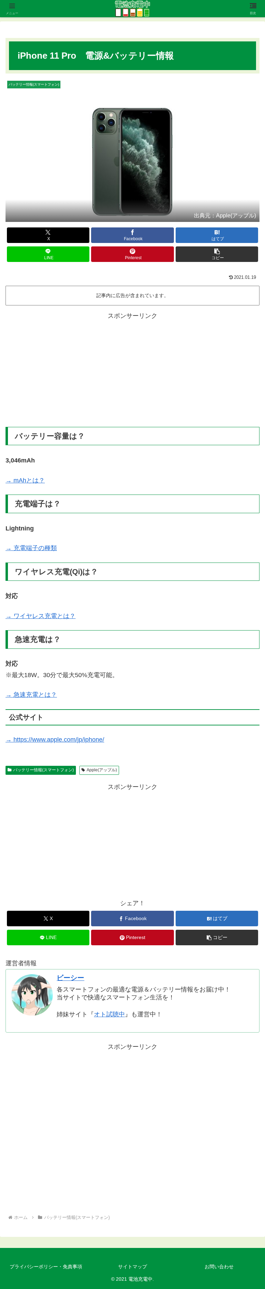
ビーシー (70, 978)
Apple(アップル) (102, 770)
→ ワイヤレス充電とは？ (41, 616)
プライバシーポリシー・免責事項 (46, 1266)
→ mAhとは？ (25, 480)
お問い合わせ (219, 1266)
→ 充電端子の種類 (31, 548)
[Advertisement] (132, 370)
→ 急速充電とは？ (31, 694)
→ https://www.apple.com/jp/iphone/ (55, 739)
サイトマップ (132, 1266)
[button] (217, 254)
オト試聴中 (109, 1014)
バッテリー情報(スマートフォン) (43, 770)
